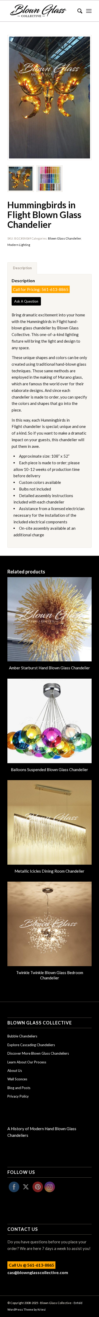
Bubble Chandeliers (22, 1036)
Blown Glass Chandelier (64, 238)
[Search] (77, 10)
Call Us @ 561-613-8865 (31, 1264)
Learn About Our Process (26, 1062)
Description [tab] (22, 268)
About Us (14, 1070)
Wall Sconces (17, 1079)
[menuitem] (77, 10)
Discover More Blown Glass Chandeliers (38, 1053)
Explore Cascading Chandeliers (31, 1045)
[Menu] (89, 11)
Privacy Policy (18, 1096)
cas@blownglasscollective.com (37, 1272)
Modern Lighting (18, 244)
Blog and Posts (18, 1088)
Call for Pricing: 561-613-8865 (40, 289)
